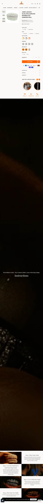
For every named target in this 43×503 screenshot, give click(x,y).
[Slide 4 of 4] (3, 21)
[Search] (2, 4)
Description (24, 70)
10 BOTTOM (30, 29)
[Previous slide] (7, 16)
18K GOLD (37, 33)
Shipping (23, 72)
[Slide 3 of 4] (3, 18)
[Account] (35, 4)
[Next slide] (17, 16)
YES (24, 54)
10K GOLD (25, 33)
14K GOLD (31, 33)
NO (27, 54)
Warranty (24, 75)
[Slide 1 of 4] (3, 11)
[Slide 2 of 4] (3, 15)
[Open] (2, 500)
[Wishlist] (37, 4)
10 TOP (24, 29)
